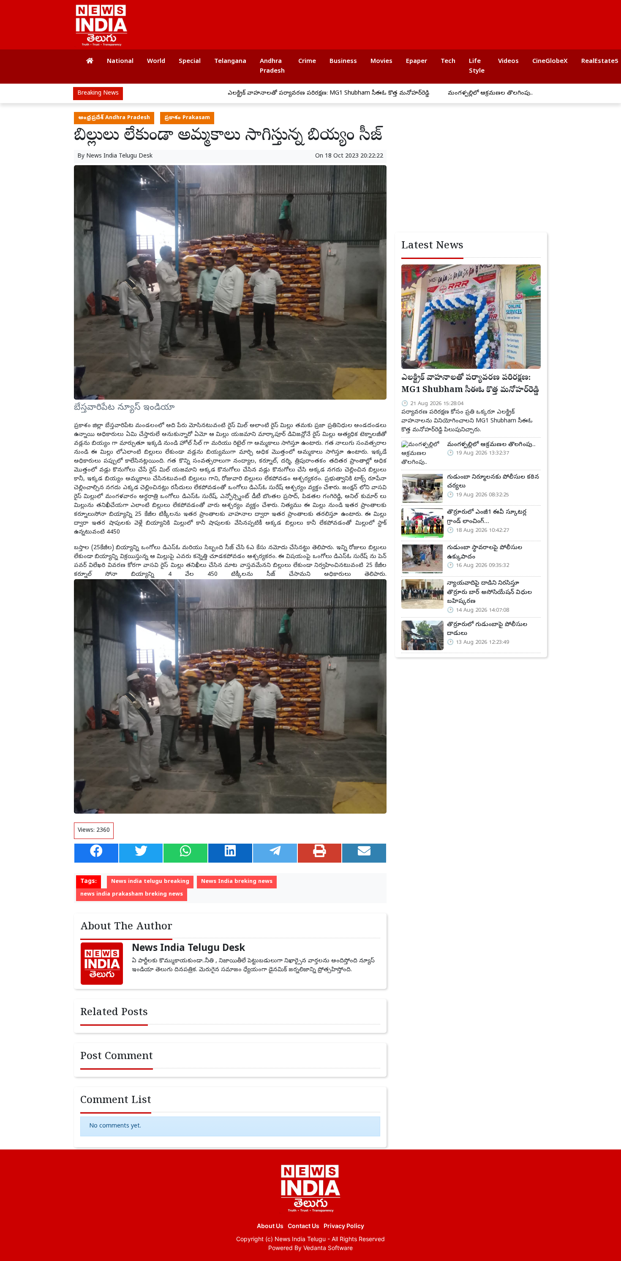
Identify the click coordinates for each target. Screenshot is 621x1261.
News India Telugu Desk (119, 157)
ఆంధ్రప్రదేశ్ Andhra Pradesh (114, 118)
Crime (307, 61)
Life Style (477, 66)
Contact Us (303, 1225)
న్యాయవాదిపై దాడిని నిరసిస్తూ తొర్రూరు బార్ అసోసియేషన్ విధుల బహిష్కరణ (489, 592)
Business (343, 61)
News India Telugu (300, 1238)
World (156, 61)
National (120, 61)
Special (190, 61)
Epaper (416, 61)
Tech (448, 61)
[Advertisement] (388, 21)
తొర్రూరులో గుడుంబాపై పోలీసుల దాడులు (487, 629)
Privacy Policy (344, 1225)
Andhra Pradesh (272, 66)
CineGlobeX (550, 61)
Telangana (230, 61)
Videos (508, 61)
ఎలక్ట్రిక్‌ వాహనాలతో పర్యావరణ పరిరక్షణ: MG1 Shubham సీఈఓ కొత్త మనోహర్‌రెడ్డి (283, 94)
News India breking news (236, 881)
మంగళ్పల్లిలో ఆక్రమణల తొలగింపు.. (444, 94)
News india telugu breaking (150, 881)
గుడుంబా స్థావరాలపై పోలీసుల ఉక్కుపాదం (484, 552)
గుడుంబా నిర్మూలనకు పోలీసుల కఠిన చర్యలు (493, 482)
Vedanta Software (328, 1247)
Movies (381, 61)
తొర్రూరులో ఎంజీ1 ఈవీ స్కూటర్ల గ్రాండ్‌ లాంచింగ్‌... (486, 517)
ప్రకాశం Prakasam (187, 118)
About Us (270, 1225)
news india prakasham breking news (131, 894)
